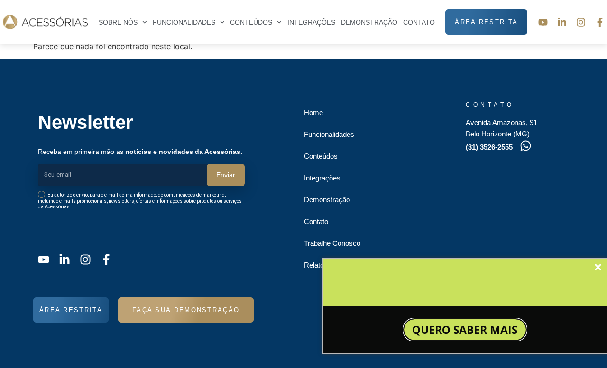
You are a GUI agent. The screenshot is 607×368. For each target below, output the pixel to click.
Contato (419, 22)
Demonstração (369, 22)
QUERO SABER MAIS (464, 329)
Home (313, 112)
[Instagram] (581, 22)
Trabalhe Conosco (332, 243)
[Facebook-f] (600, 22)
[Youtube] (543, 22)
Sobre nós (118, 22)
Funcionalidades (329, 134)
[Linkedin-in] (562, 22)
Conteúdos (251, 22)
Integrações (311, 22)
